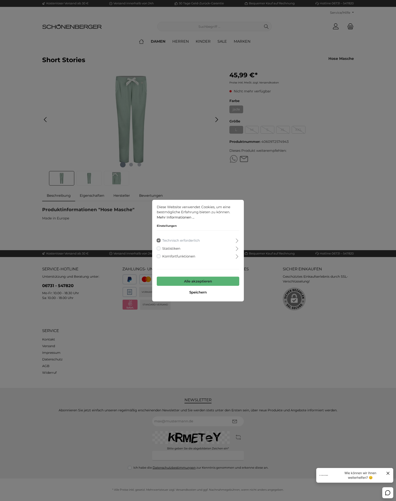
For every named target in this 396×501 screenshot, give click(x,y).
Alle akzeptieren (198, 281)
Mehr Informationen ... (175, 217)
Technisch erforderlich (181, 240)
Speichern (198, 292)
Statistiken (171, 248)
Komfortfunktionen (178, 256)
